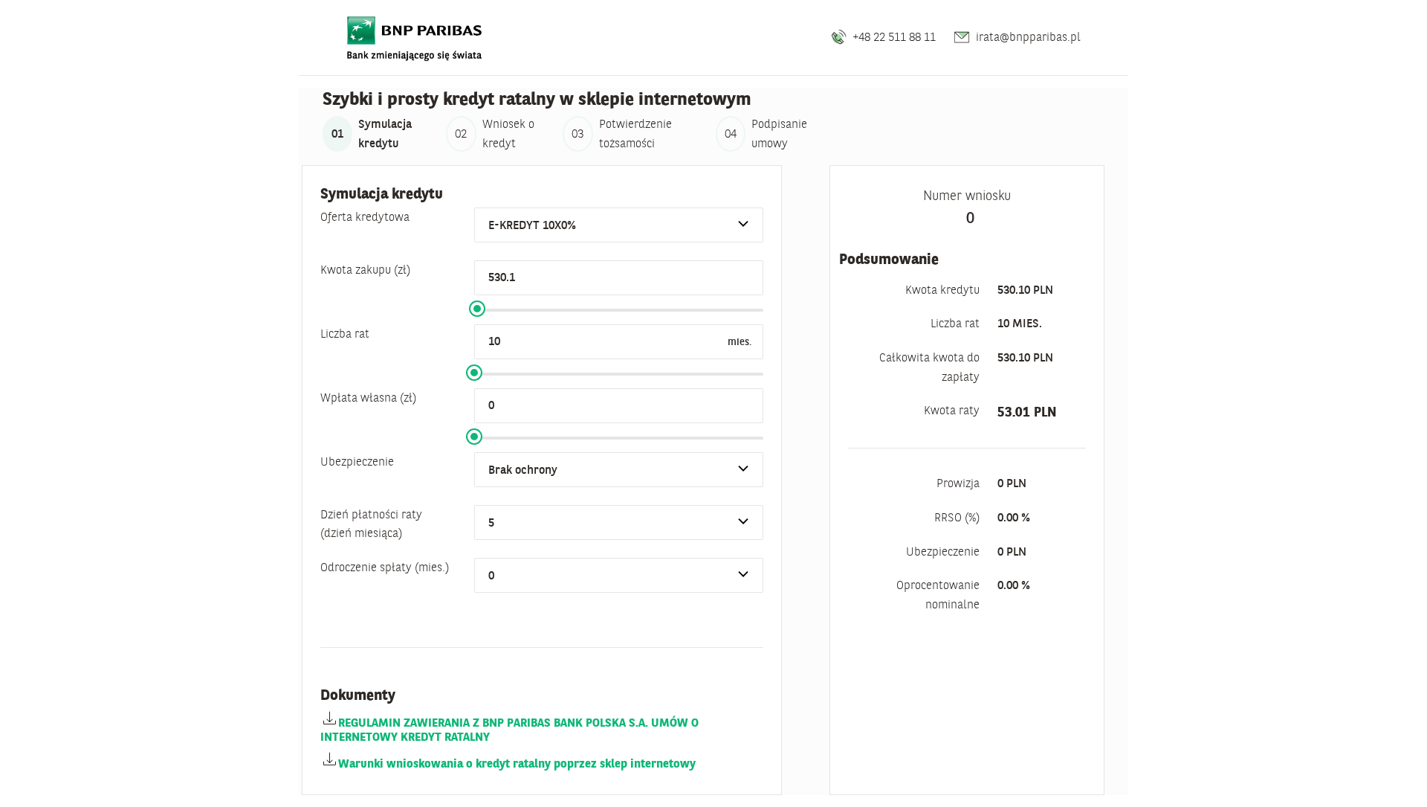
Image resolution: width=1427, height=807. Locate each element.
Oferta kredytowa (365, 216)
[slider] (477, 308)
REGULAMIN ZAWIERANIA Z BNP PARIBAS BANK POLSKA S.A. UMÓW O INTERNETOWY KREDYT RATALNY (509, 729)
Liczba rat (344, 333)
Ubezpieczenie (357, 461)
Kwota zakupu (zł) (365, 269)
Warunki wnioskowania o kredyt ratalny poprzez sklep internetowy (517, 763)
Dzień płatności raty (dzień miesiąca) (371, 524)
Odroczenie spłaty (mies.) (384, 566)
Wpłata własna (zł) (368, 397)
